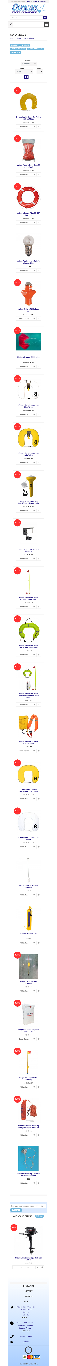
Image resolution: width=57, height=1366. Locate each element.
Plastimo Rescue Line (28, 934)
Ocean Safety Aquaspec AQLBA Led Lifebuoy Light (28, 502)
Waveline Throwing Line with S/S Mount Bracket (28, 1175)
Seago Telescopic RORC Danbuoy (28, 1079)
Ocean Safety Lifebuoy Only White (28, 838)
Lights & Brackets (18, 49)
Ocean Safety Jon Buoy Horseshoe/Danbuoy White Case (28, 695)
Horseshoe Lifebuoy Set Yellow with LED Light (28, 118)
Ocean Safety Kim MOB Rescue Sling (28, 742)
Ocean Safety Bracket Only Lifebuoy (28, 550)
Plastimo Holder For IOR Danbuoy (28, 886)
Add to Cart (24, 126)
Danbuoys (15, 45)
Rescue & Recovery (35, 49)
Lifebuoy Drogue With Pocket (28, 357)
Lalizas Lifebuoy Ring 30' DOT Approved (28, 214)
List (30, 77)
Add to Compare (38, 126)
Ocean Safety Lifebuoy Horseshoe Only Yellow (29, 790)
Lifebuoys (25, 45)
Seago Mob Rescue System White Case (28, 1031)
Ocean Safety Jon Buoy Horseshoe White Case (28, 646)
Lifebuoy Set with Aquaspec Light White (28, 406)
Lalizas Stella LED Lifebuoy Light (28, 310)
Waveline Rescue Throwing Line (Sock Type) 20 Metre (28, 1127)
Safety (19, 38)
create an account (39, 1)
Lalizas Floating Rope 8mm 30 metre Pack (28, 166)
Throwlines (15, 52)
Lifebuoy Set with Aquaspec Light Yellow (28, 454)
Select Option (24, 318)
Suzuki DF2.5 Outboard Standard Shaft (28, 1258)
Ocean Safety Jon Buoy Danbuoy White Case (28, 598)
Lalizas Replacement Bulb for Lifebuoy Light (28, 262)
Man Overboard (29, 38)
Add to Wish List (34, 126)
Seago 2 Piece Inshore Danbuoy (28, 983)
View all (39, 1216)
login (29, 1)
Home (12, 38)
